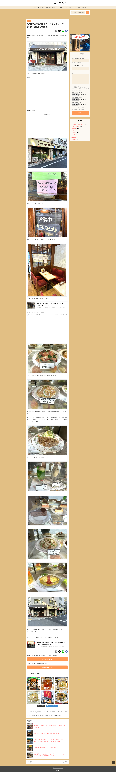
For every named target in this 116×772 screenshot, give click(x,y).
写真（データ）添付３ (77, 102)
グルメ (39, 7)
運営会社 (84, 7)
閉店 (58, 711)
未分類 (73, 134)
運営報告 (74, 139)
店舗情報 (29, 21)
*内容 (73, 73)
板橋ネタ (71, 7)
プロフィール (33, 7)
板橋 (44, 711)
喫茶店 (39, 711)
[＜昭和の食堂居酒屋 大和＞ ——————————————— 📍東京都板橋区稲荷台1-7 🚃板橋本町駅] (61, 683)
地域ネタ (74, 128)
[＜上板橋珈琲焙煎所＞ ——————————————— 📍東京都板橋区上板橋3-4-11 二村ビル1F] (47, 683)
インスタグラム (53, 7)
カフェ (33, 711)
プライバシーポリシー (58, 768)
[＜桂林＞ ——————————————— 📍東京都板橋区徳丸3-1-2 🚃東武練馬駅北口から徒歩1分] (61, 697)
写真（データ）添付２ (77, 97)
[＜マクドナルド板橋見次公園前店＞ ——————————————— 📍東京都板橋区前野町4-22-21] (47, 697)
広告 (79, 7)
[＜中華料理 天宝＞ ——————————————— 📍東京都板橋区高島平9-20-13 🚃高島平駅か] (33, 697)
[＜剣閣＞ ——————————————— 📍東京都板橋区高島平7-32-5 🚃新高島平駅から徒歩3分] (33, 683)
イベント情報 (75, 126)
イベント (66, 7)
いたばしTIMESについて (77, 124)
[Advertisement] (47, 13)
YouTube (60, 7)
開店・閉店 (45, 7)
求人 (76, 7)
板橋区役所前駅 (52, 711)
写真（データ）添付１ (77, 92)
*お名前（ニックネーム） (78, 58)
